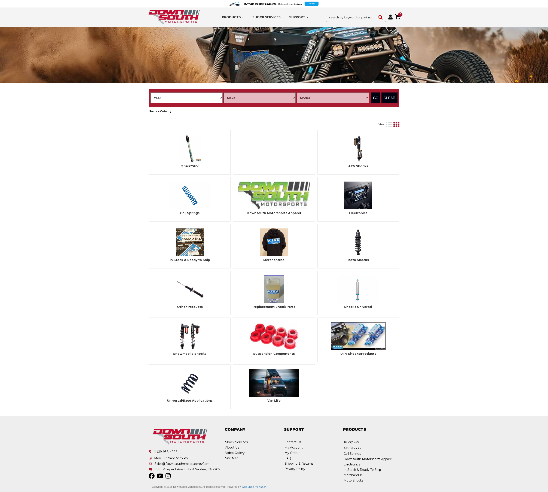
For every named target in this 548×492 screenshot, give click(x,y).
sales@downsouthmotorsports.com (182, 464)
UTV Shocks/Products (358, 353)
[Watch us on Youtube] (160, 477)
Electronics (358, 213)
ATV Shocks (358, 166)
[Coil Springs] (189, 195)
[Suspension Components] (274, 336)
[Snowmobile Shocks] (189, 336)
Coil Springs (190, 213)
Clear (389, 97)
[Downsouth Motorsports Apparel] (274, 195)
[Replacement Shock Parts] (274, 289)
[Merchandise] (274, 242)
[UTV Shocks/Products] (358, 336)
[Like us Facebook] (152, 477)
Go (375, 97)
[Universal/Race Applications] (189, 383)
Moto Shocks (358, 260)
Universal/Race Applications (190, 400)
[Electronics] (358, 195)
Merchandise (273, 260)
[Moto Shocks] (358, 242)
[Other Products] (189, 289)
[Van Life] (274, 383)
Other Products (190, 307)
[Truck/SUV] (189, 149)
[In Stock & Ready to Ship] (189, 242)
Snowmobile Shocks (189, 353)
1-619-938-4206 (166, 452)
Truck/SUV (189, 166)
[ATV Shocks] (358, 149)
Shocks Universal (358, 307)
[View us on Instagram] (168, 477)
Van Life (274, 400)
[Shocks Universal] (358, 289)
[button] (233, 17)
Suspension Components (274, 353)
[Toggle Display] (392, 124)
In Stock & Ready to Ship (190, 260)
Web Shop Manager (253, 486)
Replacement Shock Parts (274, 307)
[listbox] (186, 97)
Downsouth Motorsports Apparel (274, 213)
